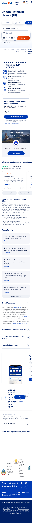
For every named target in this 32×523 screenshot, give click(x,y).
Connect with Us (13, 484)
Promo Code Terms (9, 423)
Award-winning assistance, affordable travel (16, 433)
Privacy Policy (15, 123)
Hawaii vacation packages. (20, 323)
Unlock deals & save (16, 116)
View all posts (15, 296)
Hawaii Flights (17, 307)
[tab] (7, 22)
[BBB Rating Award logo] (27, 469)
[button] (25, 2)
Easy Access (5, 484)
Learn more (16, 140)
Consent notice (7, 123)
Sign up (20, 397)
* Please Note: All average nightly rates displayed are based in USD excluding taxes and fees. (15, 418)
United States (24, 50)
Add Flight (7, 42)
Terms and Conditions (23, 508)
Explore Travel (17, 3)
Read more (7, 241)
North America (18, 50)
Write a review (9, 193)
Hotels (12, 49)
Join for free (16, 153)
